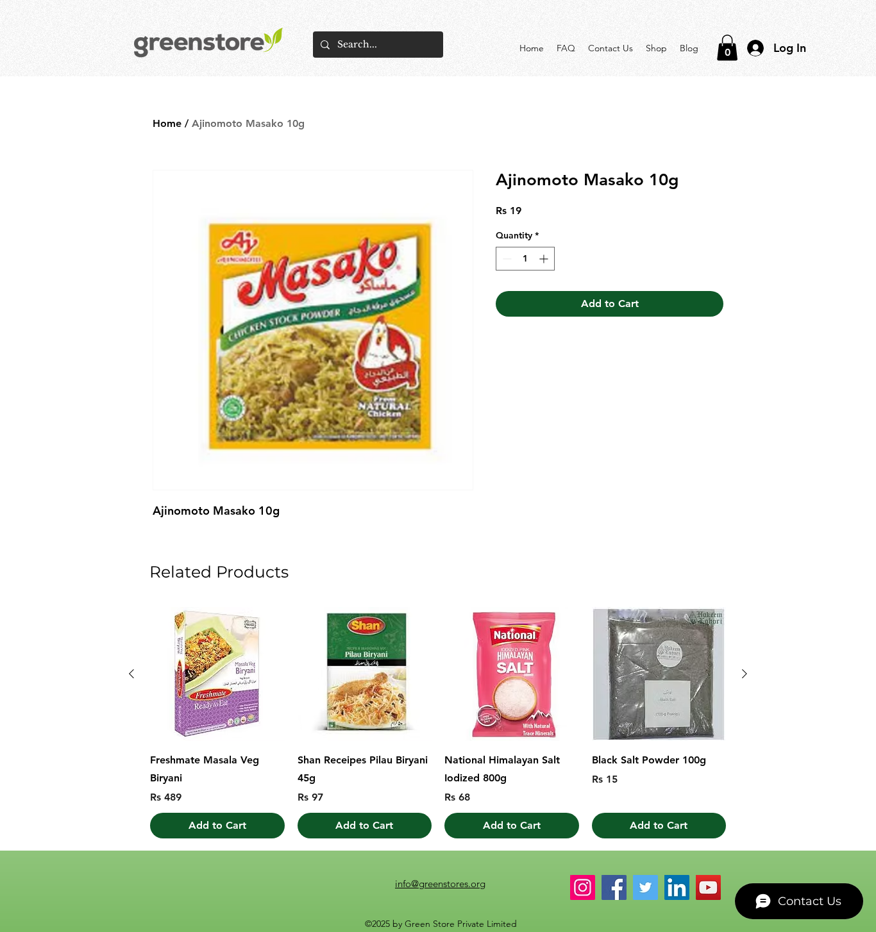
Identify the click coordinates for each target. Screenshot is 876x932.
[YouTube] (708, 887)
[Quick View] (217, 674)
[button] (727, 48)
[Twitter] (645, 887)
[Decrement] (506, 258)
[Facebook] (614, 887)
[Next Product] (744, 673)
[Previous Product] (131, 673)
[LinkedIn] (676, 887)
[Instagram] (582, 887)
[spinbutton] (525, 258)
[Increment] (545, 258)
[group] (438, 723)
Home (167, 123)
